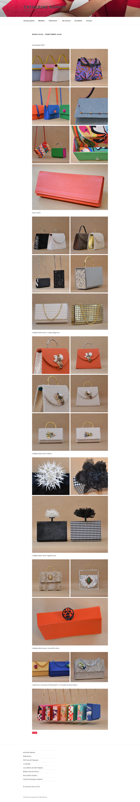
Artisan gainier (29, 21)
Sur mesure (66, 21)
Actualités (78, 21)
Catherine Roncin (45, 7)
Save (35, 732)
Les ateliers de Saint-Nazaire (33, 768)
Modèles (41, 21)
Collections (53, 21)
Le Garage (26, 764)
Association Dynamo (30, 775)
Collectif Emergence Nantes (33, 779)
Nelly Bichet (27, 756)
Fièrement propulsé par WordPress (35, 797)
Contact (89, 21)
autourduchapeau (29, 752)
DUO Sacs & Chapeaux (31, 760)
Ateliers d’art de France (31, 771)
